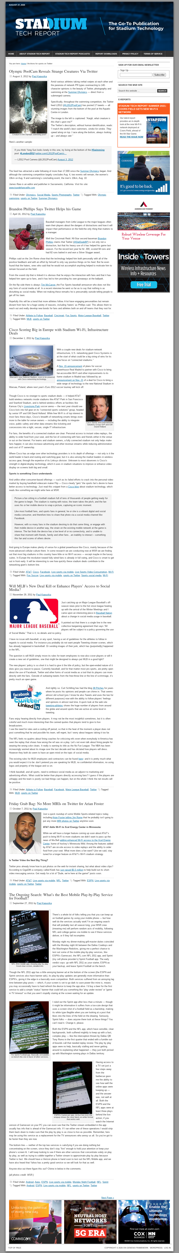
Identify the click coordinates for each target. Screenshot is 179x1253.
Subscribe (159, 75)
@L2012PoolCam (72, 105)
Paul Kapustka (39, 76)
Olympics (31, 195)
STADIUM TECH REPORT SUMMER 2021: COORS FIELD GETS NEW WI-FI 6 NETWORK (142, 109)
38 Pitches (98, 688)
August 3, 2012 (65, 159)
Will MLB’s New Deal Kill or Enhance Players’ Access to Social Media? (59, 587)
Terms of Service (153, 54)
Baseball (48, 315)
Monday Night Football (84, 1182)
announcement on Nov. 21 (70, 380)
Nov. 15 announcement (70, 366)
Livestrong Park (32, 406)
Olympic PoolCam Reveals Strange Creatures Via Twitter (53, 71)
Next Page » (107, 1197)
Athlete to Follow (34, 315)
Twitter (76, 195)
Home (11, 54)
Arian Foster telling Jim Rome (67, 817)
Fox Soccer (32, 575)
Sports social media (91, 575)
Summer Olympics (77, 92)
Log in (167, 1248)
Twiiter (38, 884)
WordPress (156, 1248)
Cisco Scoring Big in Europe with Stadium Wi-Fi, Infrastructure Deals (58, 331)
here (80, 758)
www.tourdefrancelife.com (22, 187)
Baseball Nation (104, 613)
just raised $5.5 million (71, 870)
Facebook (45, 572)
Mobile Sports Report (36, 11)
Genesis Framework (137, 1248)
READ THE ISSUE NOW (131, 137)
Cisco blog (73, 486)
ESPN (90, 880)
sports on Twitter (29, 198)
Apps (37, 1182)
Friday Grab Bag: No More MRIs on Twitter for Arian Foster (56, 803)
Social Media (43, 195)
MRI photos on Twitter (68, 821)
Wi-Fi (111, 572)
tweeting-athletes (54, 705)
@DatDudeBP (81, 242)
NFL (58, 880)
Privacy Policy (130, 54)
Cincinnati (59, 315)
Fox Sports (71, 315)
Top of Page (14, 1248)
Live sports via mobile (62, 572)
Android (30, 1182)
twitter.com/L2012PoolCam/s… (51, 153)
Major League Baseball (89, 315)
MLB (29, 319)
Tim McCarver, (49, 284)
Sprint (105, 1182)
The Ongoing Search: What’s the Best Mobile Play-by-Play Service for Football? (61, 896)
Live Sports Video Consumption (91, 572)
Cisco (36, 572)
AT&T (28, 572)
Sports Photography (61, 195)
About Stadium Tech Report (34, 54)
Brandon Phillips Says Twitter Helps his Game (45, 208)
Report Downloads (106, 54)
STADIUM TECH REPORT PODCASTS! (72, 54)
